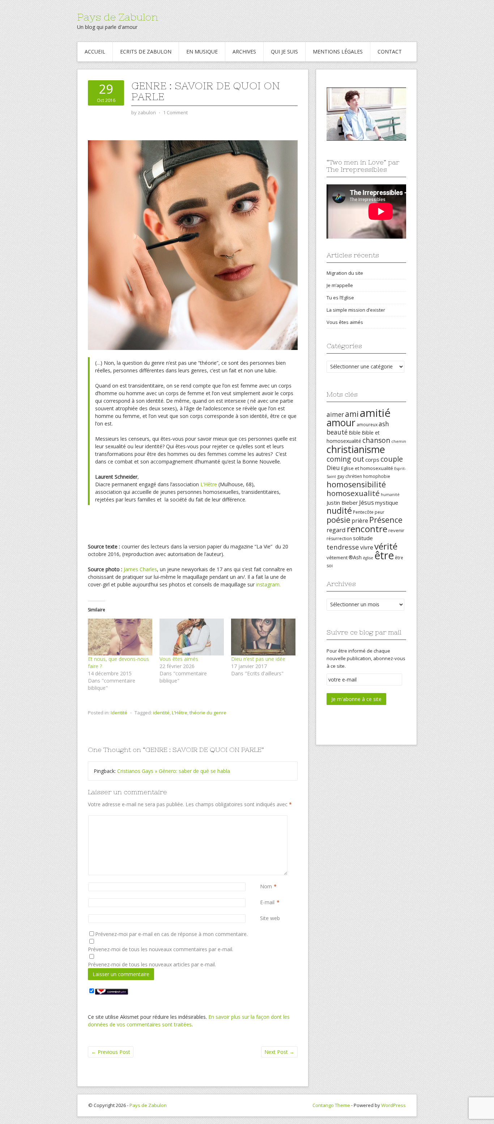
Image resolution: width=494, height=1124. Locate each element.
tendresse (343, 546)
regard (336, 530)
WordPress (393, 1105)
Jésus (366, 502)
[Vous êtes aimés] (191, 637)
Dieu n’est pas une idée (258, 658)
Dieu (333, 467)
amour (341, 422)
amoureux (367, 425)
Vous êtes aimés (178, 658)
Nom (266, 886)
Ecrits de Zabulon (145, 51)
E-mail (267, 902)
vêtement (337, 557)
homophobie (376, 476)
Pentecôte (363, 512)
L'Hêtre (179, 712)
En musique (202, 51)
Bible (355, 432)
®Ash (355, 557)
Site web (270, 918)
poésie (338, 519)
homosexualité (353, 493)
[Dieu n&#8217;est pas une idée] (263, 637)
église (368, 557)
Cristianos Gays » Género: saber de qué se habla (173, 771)
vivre (366, 547)
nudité (339, 510)
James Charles (140, 569)
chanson (376, 440)
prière (360, 521)
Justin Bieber (342, 502)
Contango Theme (331, 1105)
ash (384, 423)
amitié (375, 413)
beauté (337, 432)
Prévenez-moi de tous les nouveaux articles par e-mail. (152, 964)
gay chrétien (349, 476)
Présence (386, 519)
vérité (385, 546)
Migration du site (345, 273)
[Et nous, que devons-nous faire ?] (120, 637)
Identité (119, 712)
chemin (398, 441)
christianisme (356, 449)
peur (379, 512)
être (384, 555)
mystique (386, 502)
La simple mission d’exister (356, 310)
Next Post (279, 1051)
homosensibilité (356, 484)
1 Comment (175, 112)
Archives (244, 51)
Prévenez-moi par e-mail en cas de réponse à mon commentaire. (171, 934)
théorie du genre (207, 712)
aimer (335, 414)
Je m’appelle (340, 285)
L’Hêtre (208, 484)
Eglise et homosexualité (367, 468)
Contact (390, 51)
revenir (396, 530)
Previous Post (110, 1051)
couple (391, 459)
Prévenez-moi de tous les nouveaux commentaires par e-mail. (160, 949)
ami (352, 414)
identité (161, 712)
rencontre (367, 529)
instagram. (268, 584)
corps (372, 459)
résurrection (339, 538)
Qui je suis (284, 51)
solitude (363, 538)
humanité (390, 494)
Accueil (95, 51)
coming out (345, 459)
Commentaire (261, 819)
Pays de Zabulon (117, 17)
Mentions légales (338, 51)
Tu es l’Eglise (340, 297)
